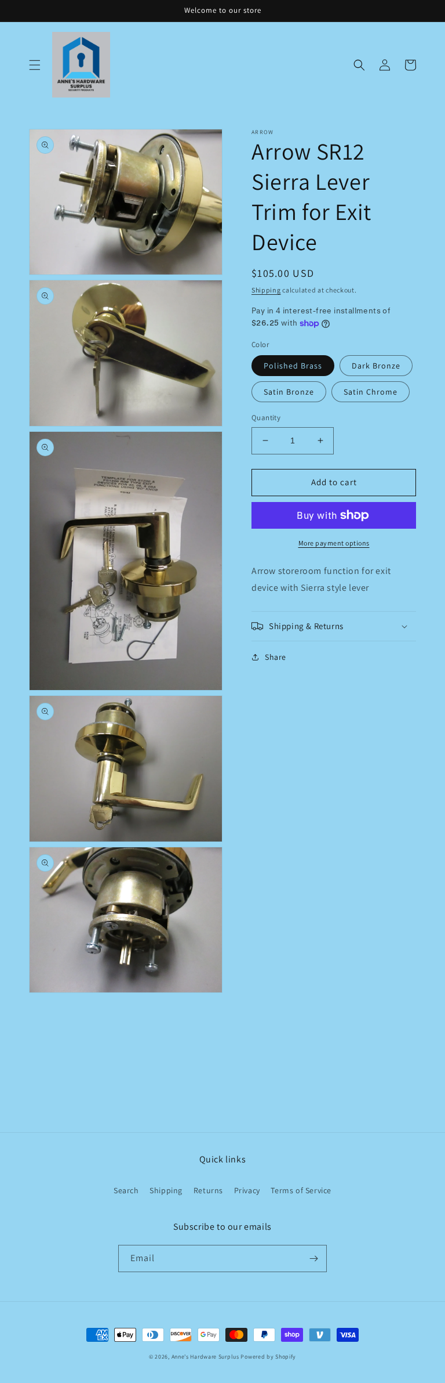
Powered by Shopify (268, 1356)
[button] (35, 65)
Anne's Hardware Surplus (205, 1356)
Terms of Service (301, 1190)
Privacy (247, 1190)
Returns (208, 1190)
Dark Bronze (376, 365)
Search (126, 1190)
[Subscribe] (313, 1258)
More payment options (334, 543)
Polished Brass (293, 365)
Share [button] (275, 657)
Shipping (266, 290)
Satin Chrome (370, 392)
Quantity (265, 418)
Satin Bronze (289, 392)
